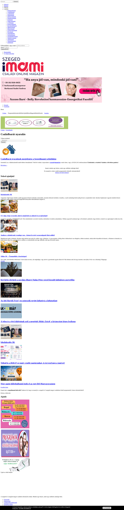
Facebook (6, 106)
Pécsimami (10, 32)
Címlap (4, 113)
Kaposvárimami (11, 24)
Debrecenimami (11, 16)
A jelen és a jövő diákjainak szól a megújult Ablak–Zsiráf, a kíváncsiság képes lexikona (38, 321)
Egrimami (10, 19)
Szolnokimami (11, 35)
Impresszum (7, 501)
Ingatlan (46, 113)
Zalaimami (10, 42)
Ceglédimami (11, 12)
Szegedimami (11, 33)
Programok (11, 113)
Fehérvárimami (11, 21)
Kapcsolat (6, 499)
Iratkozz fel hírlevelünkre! (62, 172)
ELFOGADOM (106, 508)
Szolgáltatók (9, 130)
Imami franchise (8, 505)
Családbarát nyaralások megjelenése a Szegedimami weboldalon (28, 159)
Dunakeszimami (11, 18)
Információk (17, 113)
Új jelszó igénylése (9, 53)
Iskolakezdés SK (6, 194)
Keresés (6, 105)
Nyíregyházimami (12, 30)
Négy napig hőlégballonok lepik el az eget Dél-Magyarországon (28, 384)
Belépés (6, 6)
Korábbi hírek (4, 387)
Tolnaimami (10, 39)
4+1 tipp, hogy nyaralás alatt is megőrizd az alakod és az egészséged (24, 216)
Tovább (3, 261)
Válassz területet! (5, 138)
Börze (28, 113)
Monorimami (10, 29)
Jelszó (3, 47)
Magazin (32, 113)
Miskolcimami (11, 27)
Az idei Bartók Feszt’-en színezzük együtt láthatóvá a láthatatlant (29, 301)
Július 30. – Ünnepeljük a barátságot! (14, 256)
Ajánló (25, 113)
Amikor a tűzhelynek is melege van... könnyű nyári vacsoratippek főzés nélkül (28, 235)
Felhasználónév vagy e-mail (9, 45)
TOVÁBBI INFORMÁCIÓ (25, 508)
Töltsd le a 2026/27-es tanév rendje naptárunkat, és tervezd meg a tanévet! (33, 363)
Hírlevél (6, 4)
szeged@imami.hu (55, 162)
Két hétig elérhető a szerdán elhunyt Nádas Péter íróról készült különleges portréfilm (37, 280)
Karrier (41, 113)
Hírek (21, 113)
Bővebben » (4, 165)
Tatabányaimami (11, 38)
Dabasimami (10, 15)
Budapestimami (11, 10)
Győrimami (10, 23)
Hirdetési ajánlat (8, 504)
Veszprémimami (11, 41)
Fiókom (6, 7)
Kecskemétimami (12, 26)
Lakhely (6, 9)
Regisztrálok (7, 52)
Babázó (37, 113)
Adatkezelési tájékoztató (10, 502)
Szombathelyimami (12, 36)
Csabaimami (10, 13)
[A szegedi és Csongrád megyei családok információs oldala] (23, 76)
